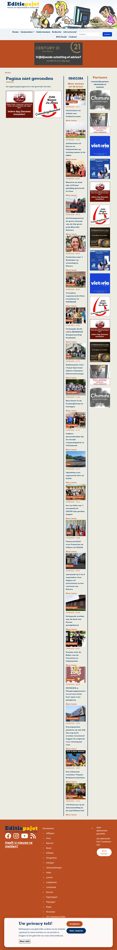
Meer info (24, 941)
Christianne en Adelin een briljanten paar (73, 113)
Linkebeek (51, 887)
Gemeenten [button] (26, 31)
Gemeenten (48, 828)
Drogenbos (51, 857)
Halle (48, 872)
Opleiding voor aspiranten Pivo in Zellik (75, 475)
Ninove (49, 892)
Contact (73, 36)
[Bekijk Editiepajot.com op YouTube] (24, 837)
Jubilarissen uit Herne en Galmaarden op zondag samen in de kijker (75, 149)
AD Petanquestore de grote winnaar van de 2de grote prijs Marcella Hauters (75, 224)
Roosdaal (50, 911)
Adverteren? (70, 31)
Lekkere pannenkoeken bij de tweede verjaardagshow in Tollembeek (75, 440)
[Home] (24, 5)
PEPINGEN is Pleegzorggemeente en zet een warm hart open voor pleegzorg (75, 694)
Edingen (50, 862)
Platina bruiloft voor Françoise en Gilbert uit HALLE (74, 544)
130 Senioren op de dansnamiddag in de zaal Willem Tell (75, 808)
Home (15, 31)
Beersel (49, 843)
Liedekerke (51, 882)
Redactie (56, 31)
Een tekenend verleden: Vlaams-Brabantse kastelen (75, 775)
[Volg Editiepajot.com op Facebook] (8, 837)
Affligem (50, 833)
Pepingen (50, 902)
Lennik (49, 877)
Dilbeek (49, 853)
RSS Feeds (61, 36)
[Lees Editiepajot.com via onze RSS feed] (33, 837)
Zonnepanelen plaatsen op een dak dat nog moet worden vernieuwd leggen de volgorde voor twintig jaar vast (75, 736)
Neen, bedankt (76, 930)
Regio (49, 906)
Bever (49, 848)
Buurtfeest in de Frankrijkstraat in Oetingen (74, 404)
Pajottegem (51, 897)
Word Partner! (104, 852)
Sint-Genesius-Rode (55, 916)
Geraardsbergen (54, 867)
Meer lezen (71, 120)
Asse (48, 838)
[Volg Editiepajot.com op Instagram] (16, 837)
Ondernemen (43, 31)
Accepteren (74, 924)
